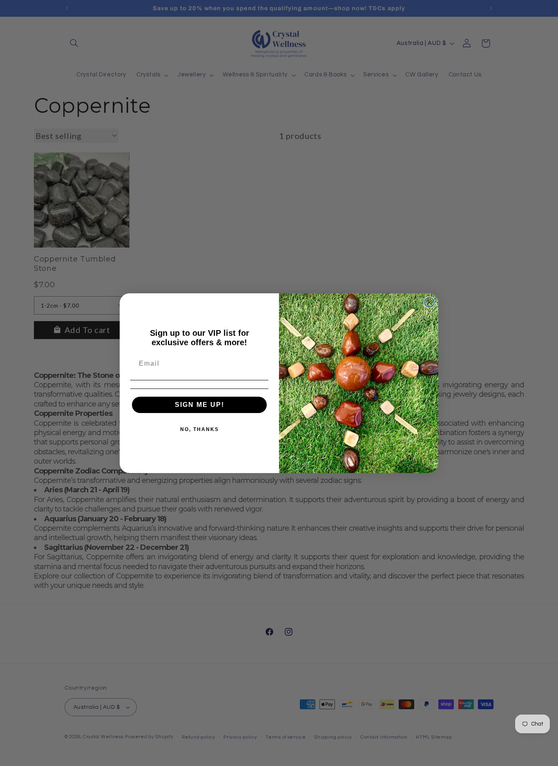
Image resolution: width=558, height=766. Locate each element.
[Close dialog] (429, 302)
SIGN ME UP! (199, 404)
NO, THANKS (199, 429)
